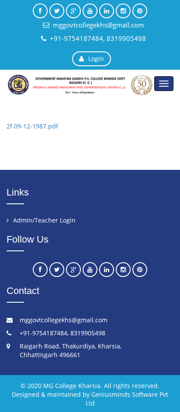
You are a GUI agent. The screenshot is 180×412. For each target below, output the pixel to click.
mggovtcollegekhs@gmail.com (98, 24)
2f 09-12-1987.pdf (32, 126)
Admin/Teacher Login (44, 220)
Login (96, 58)
